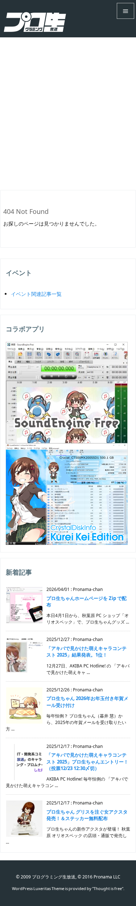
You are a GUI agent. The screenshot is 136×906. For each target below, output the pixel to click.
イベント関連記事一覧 (36, 293)
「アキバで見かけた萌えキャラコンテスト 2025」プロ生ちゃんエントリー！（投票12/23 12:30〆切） (87, 761)
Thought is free (108, 888)
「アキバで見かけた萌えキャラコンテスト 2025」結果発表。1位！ (86, 651)
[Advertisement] (68, 109)
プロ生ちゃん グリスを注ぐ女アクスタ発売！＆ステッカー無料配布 (87, 815)
